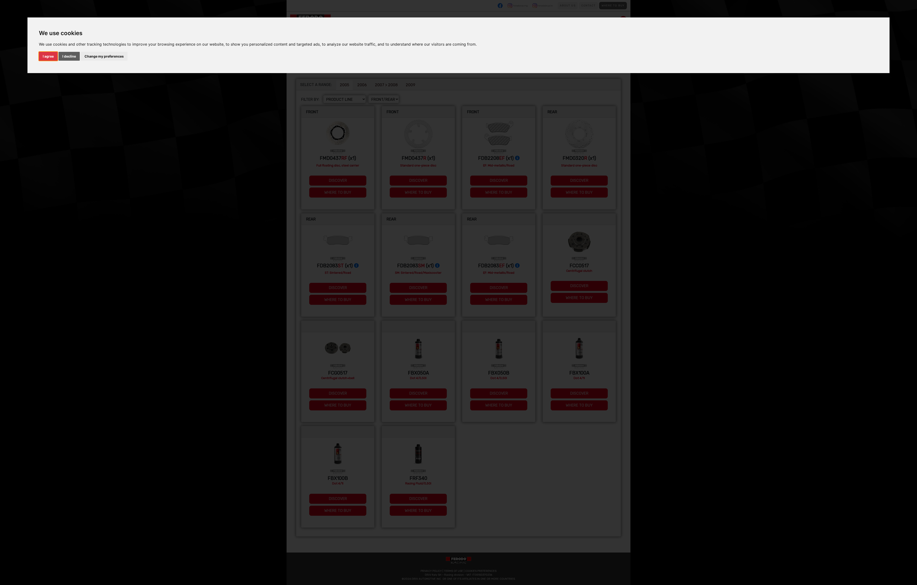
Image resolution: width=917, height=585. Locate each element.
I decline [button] (69, 56)
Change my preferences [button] (104, 56)
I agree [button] (48, 56)
